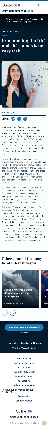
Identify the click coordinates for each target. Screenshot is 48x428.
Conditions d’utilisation (24, 363)
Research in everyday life (17, 19)
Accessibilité (24, 381)
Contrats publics (24, 368)
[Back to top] (44, 423)
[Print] (25, 119)
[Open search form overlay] (37, 5)
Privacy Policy (24, 359)
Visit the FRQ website (22, 348)
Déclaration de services (24, 385)
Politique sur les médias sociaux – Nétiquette (18, 391)
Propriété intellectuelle (24, 372)
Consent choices (24, 401)
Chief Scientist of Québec (17, 11)
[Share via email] (19, 119)
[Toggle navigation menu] (43, 5)
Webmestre (24, 396)
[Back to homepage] (3, 19)
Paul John (29, 174)
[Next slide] (12, 313)
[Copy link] (13, 119)
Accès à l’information (24, 376)
